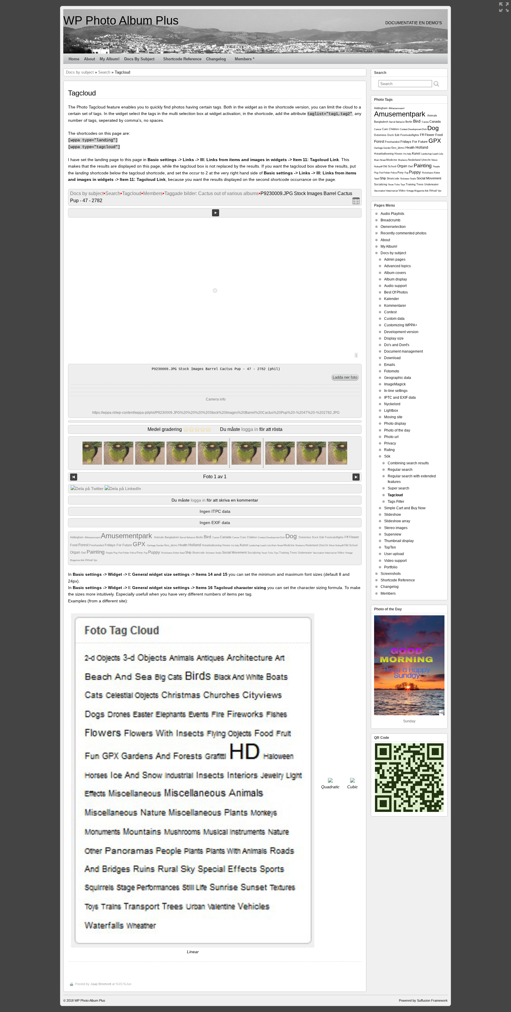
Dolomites (305, 537)
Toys (276, 553)
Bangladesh (172, 537)
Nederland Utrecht (317, 545)
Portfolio (390, 567)
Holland (195, 545)
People (109, 553)
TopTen (390, 547)
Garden (160, 545)
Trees (294, 552)
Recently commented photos (403, 233)
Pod (120, 553)
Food (74, 545)
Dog (292, 536)
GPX (140, 544)
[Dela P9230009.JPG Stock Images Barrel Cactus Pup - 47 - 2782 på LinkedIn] (123, 488)
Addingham (77, 537)
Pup (146, 553)
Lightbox (391, 410)
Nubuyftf (339, 545)
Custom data (394, 319)
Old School (351, 545)
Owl (84, 552)
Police (133, 553)
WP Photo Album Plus (121, 20)
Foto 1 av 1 (215, 476)
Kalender (391, 299)
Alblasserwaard (93, 537)
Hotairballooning (212, 545)
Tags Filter (396, 501)
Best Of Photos (396, 292)
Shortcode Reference (182, 59)
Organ (75, 552)
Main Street (277, 545)
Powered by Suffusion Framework (423, 1000)
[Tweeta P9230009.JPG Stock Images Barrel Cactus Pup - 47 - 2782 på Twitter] (87, 488)
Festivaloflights (335, 537)
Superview (392, 534)
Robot (176, 553)
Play (115, 553)
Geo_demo (171, 545)
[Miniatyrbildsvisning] (356, 201)
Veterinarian (331, 553)
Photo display (395, 423)
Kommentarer (395, 306)
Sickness (210, 553)
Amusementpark (127, 536)
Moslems (300, 545)
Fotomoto (391, 371)
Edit (322, 537)
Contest (262, 537)
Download (392, 358)
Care (243, 537)
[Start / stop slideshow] (215, 212)
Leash (263, 545)
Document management (403, 351)
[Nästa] (356, 477)
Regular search (400, 470)
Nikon (332, 545)
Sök (387, 456)
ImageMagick (395, 384)
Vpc (95, 560)
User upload (394, 554)
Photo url (391, 437)
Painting (96, 552)
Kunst (244, 545)
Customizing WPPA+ (400, 325)
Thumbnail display (399, 541)
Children (252, 537)
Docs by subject (139, 59)
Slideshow (392, 515)
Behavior (191, 537)
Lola (269, 545)
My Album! (109, 59)
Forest (83, 545)
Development (273, 537)
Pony (140, 552)
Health (183, 545)
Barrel (183, 537)
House (226, 545)
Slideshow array (397, 521)
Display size (394, 338)
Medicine (289, 545)
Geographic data (397, 378)
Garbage (151, 545)
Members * (244, 59)
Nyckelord (392, 404)
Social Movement (235, 552)
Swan (264, 553)
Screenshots (391, 574)
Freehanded (97, 545)
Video (341, 552)
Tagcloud (131, 193)
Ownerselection (393, 227)
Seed (182, 553)
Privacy (390, 443)
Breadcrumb (390, 220)
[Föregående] (73, 477)
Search (104, 72)
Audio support (395, 286)
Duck (315, 537)
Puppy (154, 552)
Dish (282, 537)
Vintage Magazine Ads (417, 190)
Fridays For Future (119, 545)
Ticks (271, 553)
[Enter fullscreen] (504, 7)
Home (74, 59)
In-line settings (395, 391)
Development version (401, 332)
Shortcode (199, 552)
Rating (389, 450)
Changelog (216, 59)
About (89, 59)
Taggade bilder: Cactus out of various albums (211, 193)
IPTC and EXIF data (400, 397)
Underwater (305, 552)
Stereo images (395, 528)
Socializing (254, 552)
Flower (354, 537)
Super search (398, 488)
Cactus (216, 537)
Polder (126, 553)
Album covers (395, 273)
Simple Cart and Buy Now (405, 508)
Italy (237, 545)
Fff (347, 537)
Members (153, 193)
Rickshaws (167, 553)
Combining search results (408, 463)
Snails (218, 553)
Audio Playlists (392, 214)
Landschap (254, 545)
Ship (188, 552)
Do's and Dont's (396, 345)
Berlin (200, 537)
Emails (389, 365)
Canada (226, 537)
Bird (208, 536)
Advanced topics (397, 266)
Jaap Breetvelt (100, 984)
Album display (395, 279)
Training (284, 552)
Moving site (393, 417)
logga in (249, 429)
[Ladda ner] (345, 377)
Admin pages (394, 259)
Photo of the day (397, 430)
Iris (233, 545)
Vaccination (319, 553)
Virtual (89, 560)
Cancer (236, 537)
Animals (159, 537)
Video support (395, 561)
